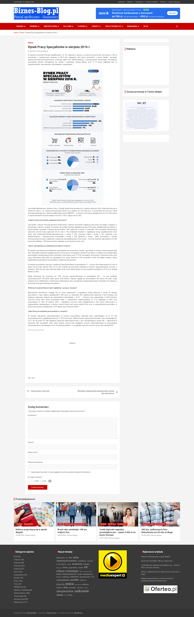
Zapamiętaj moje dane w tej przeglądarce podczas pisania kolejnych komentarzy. (61, 472)
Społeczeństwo (19, 593)
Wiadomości (28, 524)
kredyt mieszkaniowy (85, 574)
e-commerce (61, 564)
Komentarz (32, 415)
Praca (30, 43)
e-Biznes (17, 560)
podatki (74, 579)
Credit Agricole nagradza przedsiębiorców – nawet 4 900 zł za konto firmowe (117, 532)
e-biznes (81, 26)
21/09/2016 (32, 51)
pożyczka (60, 584)
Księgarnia (132, 26)
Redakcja (121, 2)
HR (85, 567)
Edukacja (17, 563)
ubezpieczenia (64, 591)
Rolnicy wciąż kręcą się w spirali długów (155, 557)
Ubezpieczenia (50, 26)
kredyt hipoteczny (69, 574)
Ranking (33, 26)
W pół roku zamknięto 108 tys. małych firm (157, 561)
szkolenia (80, 588)
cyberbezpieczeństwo (66, 560)
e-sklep (69, 564)
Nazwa (31, 442)
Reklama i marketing (21, 590)
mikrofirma (74, 577)
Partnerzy (163, 2)
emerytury (77, 564)
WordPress (78, 613)
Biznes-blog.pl (43, 51)
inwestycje (72, 571)
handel (80, 568)
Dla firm (67, 26)
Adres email (33, 452)
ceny (76, 557)
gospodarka (72, 568)
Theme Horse (51, 613)
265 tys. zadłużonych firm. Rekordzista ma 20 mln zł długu (157, 531)
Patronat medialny (152, 2)
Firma (60, 524)
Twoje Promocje (113, 26)
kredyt (58, 574)
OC (93, 577)
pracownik (78, 584)
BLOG (146, 26)
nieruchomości (85, 577)
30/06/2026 (145, 535)
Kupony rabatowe (174, 2)
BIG (67, 558)
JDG (80, 571)
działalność (82, 561)
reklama (59, 588)
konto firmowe (87, 571)
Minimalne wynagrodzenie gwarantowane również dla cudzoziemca (96, 392)
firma (65, 567)
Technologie (18, 596)
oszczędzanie (62, 580)
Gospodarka (69, 524)
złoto (70, 595)
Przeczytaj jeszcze (25, 499)
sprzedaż (72, 588)
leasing (58, 577)
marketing (65, 577)
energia (86, 564)
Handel (16, 578)
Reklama (130, 2)
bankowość (60, 558)
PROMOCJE (112, 524)
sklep (65, 587)
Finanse (19, 26)
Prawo (16, 584)
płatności (85, 584)
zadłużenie (81, 591)
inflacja (60, 571)
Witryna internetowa (35, 462)
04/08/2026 (62, 535)
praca (70, 584)
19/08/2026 (20, 535)
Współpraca (139, 2)
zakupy (59, 595)
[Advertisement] (72, 360)
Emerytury (17, 566)
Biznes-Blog (31, 613)
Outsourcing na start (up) (40, 391)
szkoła (86, 588)
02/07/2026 (103, 538)
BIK (70, 558)
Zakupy (95, 26)
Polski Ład (83, 580)
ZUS (65, 595)
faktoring (59, 568)
